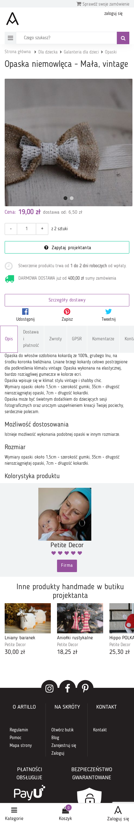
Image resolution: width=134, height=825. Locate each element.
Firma (67, 565)
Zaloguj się (118, 819)
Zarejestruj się (63, 745)
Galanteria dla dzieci (81, 52)
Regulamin (19, 730)
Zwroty (55, 339)
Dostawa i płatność (31, 339)
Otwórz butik (62, 730)
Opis (9, 339)
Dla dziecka (48, 52)
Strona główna (18, 52)
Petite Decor (15, 645)
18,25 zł (67, 652)
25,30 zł (119, 652)
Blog (55, 738)
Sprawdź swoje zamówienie (105, 4)
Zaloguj (57, 753)
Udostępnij (25, 319)
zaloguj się (113, 14)
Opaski (111, 52)
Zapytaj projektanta (70, 248)
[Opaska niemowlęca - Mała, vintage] (68, 142)
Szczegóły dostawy (67, 300)
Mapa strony (21, 745)
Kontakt (100, 730)
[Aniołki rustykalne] (80, 618)
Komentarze (103, 339)
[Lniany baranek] (28, 618)
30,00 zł (15, 652)
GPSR (77, 339)
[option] (28, 630)
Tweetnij (109, 319)
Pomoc (16, 738)
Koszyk (65, 818)
